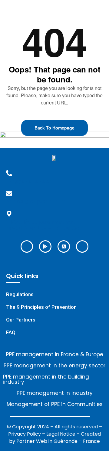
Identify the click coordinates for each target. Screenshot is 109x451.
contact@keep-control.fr (35, 201)
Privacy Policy (24, 433)
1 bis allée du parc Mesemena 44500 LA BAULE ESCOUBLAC (42, 225)
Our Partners (20, 319)
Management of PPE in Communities (55, 404)
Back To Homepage (54, 128)
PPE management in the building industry (46, 379)
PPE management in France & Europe (54, 354)
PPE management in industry (55, 393)
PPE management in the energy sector (54, 365)
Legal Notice (60, 433)
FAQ (10, 332)
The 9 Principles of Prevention (41, 307)
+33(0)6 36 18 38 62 (28, 181)
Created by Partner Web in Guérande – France (55, 437)
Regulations (20, 294)
